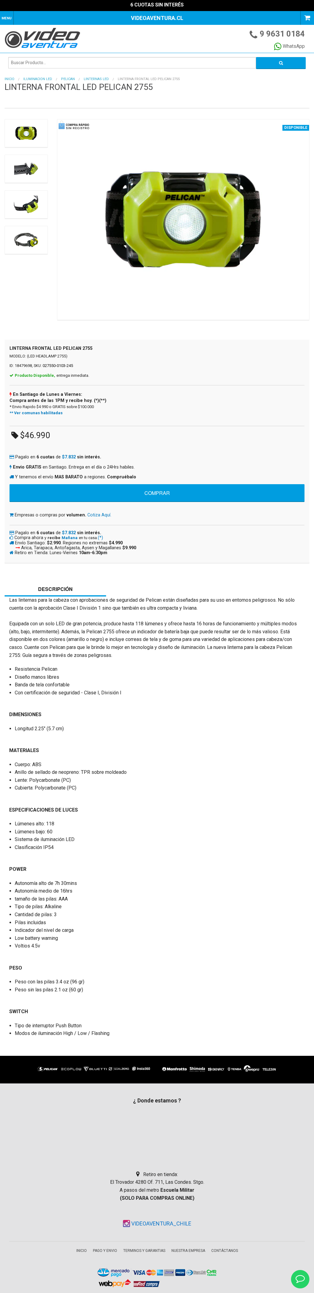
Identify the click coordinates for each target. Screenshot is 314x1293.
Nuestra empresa (188, 1251)
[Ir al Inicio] (47, 38)
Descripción (55, 588)
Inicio (9, 79)
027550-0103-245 (58, 365)
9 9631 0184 (282, 33)
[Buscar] (281, 62)
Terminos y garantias (144, 1251)
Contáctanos (224, 1251)
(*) (100, 537)
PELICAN (68, 79)
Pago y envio (105, 1251)
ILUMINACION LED (37, 79)
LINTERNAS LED (96, 79)
